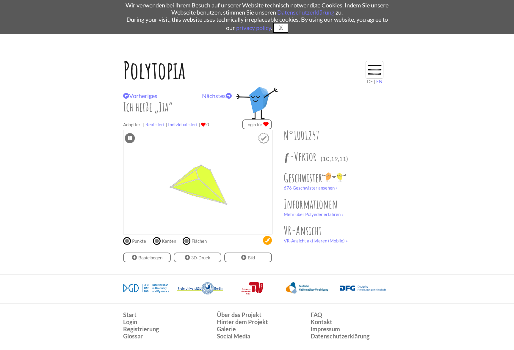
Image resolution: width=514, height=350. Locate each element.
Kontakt (321, 321)
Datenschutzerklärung (305, 12)
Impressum (325, 328)
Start (130, 314)
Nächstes (214, 95)
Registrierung (141, 328)
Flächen (199, 241)
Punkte (139, 241)
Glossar (133, 336)
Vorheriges (143, 95)
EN (379, 81)
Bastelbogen (149, 257)
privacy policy (253, 27)
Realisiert (155, 124)
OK (281, 27)
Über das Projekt (239, 314)
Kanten (169, 241)
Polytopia (154, 70)
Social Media (233, 336)
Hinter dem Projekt (242, 321)
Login (130, 321)
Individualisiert (183, 124)
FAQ (316, 314)
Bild (251, 257)
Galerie (226, 328)
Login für (254, 124)
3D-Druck (200, 257)
